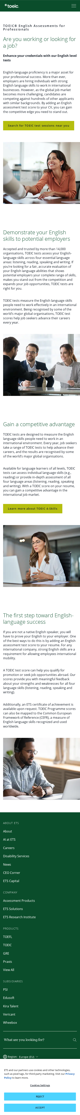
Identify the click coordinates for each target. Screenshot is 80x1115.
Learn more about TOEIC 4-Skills (32, 508)
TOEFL (7, 937)
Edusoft (8, 998)
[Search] (75, 1040)
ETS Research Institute (19, 917)
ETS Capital (11, 881)
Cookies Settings (40, 1085)
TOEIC (7, 945)
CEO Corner (11, 873)
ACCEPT (40, 1107)
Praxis (7, 961)
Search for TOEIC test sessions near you (38, 125)
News (7, 864)
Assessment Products (19, 900)
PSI (5, 989)
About (7, 831)
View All (8, 970)
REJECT (40, 1096)
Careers (9, 848)
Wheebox (10, 1022)
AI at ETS (9, 839)
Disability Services (16, 856)
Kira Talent (10, 1006)
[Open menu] (74, 5)
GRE (6, 953)
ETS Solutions (13, 909)
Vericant (9, 1014)
